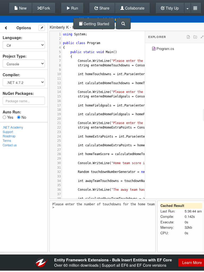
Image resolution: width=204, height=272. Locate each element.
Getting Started (96, 23)
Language (12, 37)
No (23, 117)
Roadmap (9, 136)
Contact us (10, 145)
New (22, 8)
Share (103, 8)
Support (8, 132)
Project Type (14, 56)
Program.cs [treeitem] (165, 48)
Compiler (11, 74)
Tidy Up (172, 8)
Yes (9, 117)
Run (74, 8)
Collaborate (134, 8)
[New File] (188, 37)
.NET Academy (13, 127)
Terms (7, 140)
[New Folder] (195, 37)
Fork (45, 8)
